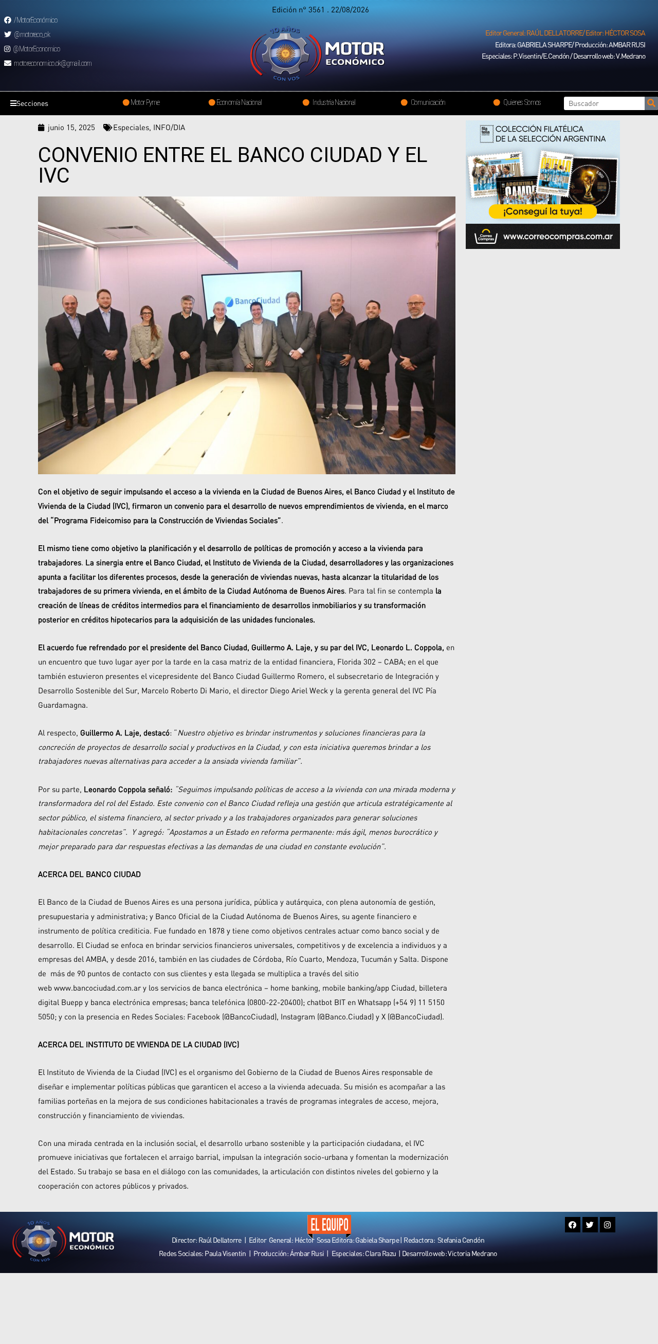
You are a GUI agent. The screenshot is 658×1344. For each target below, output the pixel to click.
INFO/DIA (169, 127)
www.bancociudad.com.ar (97, 987)
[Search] (651, 103)
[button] (565, 33)
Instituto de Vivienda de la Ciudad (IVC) (111, 1072)
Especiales (131, 127)
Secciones (32, 103)
